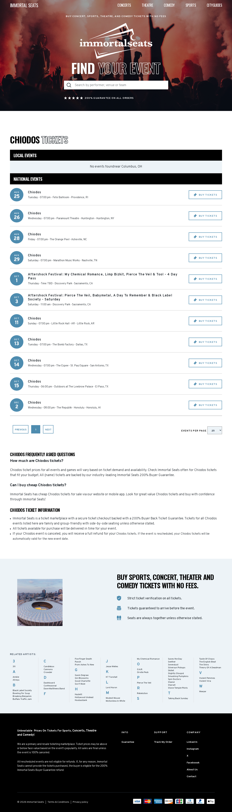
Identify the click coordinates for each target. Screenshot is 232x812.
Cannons (48, 669)
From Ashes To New (84, 664)
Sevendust (173, 664)
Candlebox (49, 666)
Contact (191, 776)
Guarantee (127, 742)
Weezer (202, 691)
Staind (171, 682)
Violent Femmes (207, 678)
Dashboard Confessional (50, 684)
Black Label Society (22, 690)
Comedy (169, 5)
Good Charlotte (82, 681)
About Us (192, 769)
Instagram (193, 749)
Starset (171, 685)
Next (48, 429)
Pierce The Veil (144, 682)
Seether (172, 661)
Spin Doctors (174, 679)
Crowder (48, 672)
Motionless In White (115, 701)
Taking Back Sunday (178, 698)
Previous (20, 429)
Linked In (192, 742)
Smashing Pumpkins (178, 676)
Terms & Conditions (58, 802)
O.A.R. (140, 669)
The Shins (204, 664)
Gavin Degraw (82, 675)
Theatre (147, 5)
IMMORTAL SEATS (24, 5)
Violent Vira (205, 681)
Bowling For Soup (21, 693)
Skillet (171, 670)
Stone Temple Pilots (178, 688)
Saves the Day (175, 659)
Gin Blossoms (81, 678)
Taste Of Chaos (206, 659)
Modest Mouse (113, 698)
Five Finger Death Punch (83, 660)
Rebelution (142, 693)
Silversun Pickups (176, 667)
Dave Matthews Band (54, 688)
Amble (16, 677)
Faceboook (193, 762)
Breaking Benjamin (22, 696)
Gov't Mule (80, 684)
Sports (191, 5)
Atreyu (16, 680)
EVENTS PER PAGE (194, 430)
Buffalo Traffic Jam (22, 699)
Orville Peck (142, 672)
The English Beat (207, 661)
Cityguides (214, 5)
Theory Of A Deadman (210, 667)
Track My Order (163, 742)
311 (14, 666)
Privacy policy (80, 802)
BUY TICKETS (207, 195)
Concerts (124, 5)
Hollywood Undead (84, 697)
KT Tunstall (111, 677)
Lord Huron (111, 687)
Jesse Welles (112, 666)
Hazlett (78, 694)
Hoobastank (81, 700)
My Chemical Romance (148, 659)
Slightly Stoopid (176, 673)
